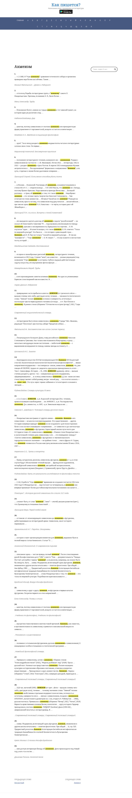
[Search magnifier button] (115, 69)
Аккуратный (19, 783)
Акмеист (77, 783)
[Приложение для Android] (66, 11)
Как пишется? (66, 4)
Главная (20, 20)
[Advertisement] (66, 49)
